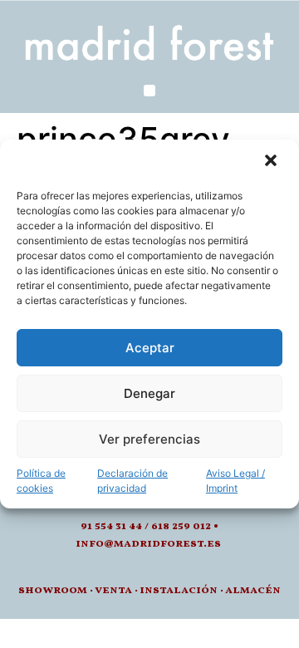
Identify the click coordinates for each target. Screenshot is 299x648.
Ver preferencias (149, 439)
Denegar (149, 393)
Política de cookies (41, 480)
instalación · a (186, 590)
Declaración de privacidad (132, 480)
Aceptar (149, 348)
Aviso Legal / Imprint (235, 480)
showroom (52, 590)
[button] (272, 162)
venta (113, 590)
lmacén (257, 590)
